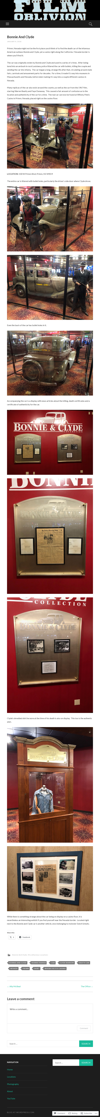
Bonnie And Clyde (19, 955)
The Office (87, 986)
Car (53, 963)
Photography (13, 1084)
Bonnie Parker (39, 963)
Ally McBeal (14, 986)
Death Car (84, 963)
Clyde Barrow (67, 963)
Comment (84, 1028)
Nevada (14, 968)
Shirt (37, 968)
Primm (26, 968)
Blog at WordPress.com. (21, 1112)
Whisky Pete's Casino (55, 968)
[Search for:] (50, 1043)
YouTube (11, 1098)
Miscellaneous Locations (38, 955)
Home (10, 1069)
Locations (11, 1076)
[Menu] (7, 24)
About (10, 1091)
